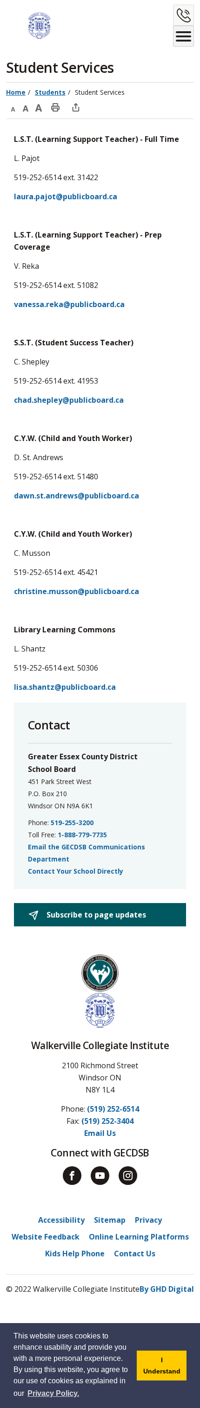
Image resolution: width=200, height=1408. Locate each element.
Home (16, 92)
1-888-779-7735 (82, 834)
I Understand (165, 1368)
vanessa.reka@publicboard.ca (69, 304)
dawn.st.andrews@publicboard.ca (76, 495)
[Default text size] (25, 107)
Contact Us (134, 1253)
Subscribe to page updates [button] (95, 915)
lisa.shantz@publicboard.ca (65, 687)
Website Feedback (46, 1237)
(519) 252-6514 (113, 1109)
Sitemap (110, 1220)
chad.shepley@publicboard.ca (69, 400)
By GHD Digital (167, 1289)
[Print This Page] (55, 107)
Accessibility (61, 1220)
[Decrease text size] (12, 107)
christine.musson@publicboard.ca (76, 591)
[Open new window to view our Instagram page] (128, 1175)
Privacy (148, 1220)
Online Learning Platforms (139, 1237)
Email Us (100, 1133)
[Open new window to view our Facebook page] (72, 1175)
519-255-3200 (72, 822)
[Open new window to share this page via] (75, 107)
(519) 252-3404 (107, 1121)
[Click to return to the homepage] (29, 26)
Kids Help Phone (75, 1253)
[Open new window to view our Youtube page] (100, 1175)
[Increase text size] (38, 107)
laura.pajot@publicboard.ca (65, 196)
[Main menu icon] (183, 36)
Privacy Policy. (53, 1393)
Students (50, 92)
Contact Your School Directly (75, 871)
